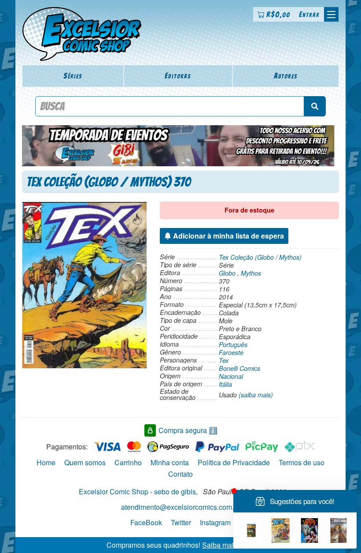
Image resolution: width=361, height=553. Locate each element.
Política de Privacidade (234, 462)
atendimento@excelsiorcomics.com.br (180, 507)
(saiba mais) (256, 394)
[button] (331, 14)
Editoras (178, 75)
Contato (180, 474)
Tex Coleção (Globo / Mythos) (260, 257)
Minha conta (170, 462)
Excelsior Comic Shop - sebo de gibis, (138, 491)
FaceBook (146, 522)
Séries (72, 75)
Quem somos (85, 462)
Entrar (309, 14)
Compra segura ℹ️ (187, 430)
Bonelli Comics (239, 368)
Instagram (215, 522)
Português (233, 344)
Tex (223, 360)
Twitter (181, 522)
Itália (225, 384)
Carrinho (128, 462)
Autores (286, 75)
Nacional (231, 376)
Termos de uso (301, 462)
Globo (227, 273)
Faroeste (231, 352)
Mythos (251, 273)
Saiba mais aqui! (228, 545)
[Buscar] (315, 106)
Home (46, 462)
